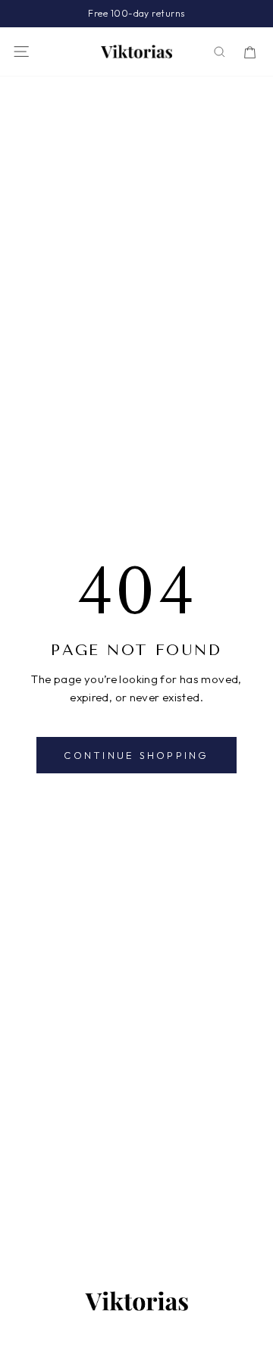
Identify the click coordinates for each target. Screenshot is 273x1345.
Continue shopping (136, 755)
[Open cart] (250, 52)
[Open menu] (21, 51)
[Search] (219, 52)
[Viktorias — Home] (136, 51)
